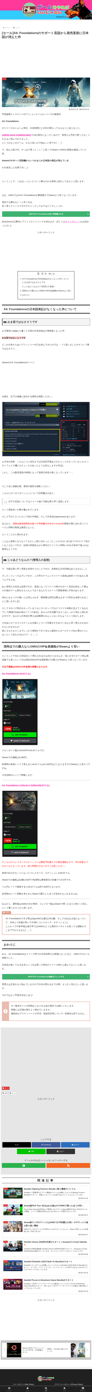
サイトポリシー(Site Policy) (23, 1384)
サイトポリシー (72, 221)
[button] (60, 1151)
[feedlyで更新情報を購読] (24, 1165)
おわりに (26, 295)
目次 (44, 273)
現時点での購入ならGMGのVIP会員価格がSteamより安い (47, 291)
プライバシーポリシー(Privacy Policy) (68, 1384)
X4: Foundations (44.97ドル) (16, 673)
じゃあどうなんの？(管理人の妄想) (39, 286)
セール (7, 1088)
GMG (6, 1093)
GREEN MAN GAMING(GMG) (16, 135)
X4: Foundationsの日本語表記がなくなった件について (45, 279)
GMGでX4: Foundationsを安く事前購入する (46, 214)
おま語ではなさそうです (34, 282)
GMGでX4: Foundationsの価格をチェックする (46, 977)
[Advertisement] (46, 57)
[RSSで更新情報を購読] (68, 1165)
